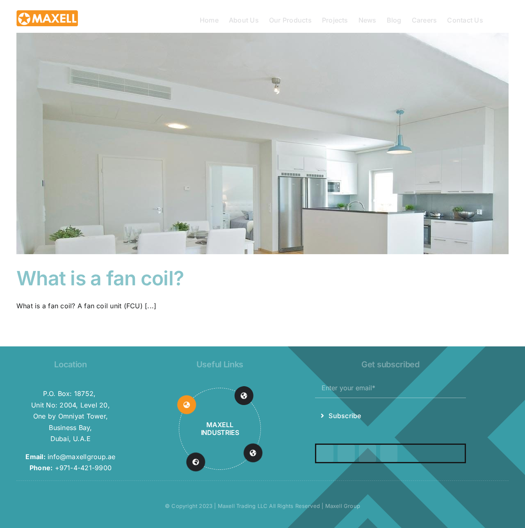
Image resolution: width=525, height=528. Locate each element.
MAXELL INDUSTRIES (220, 429)
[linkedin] (388, 453)
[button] (495, 19)
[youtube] (367, 453)
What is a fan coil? (100, 278)
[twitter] (324, 453)
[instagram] (346, 453)
